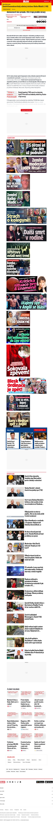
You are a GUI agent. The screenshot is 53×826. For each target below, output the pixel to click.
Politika (8, 438)
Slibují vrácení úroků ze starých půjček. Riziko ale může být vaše (33, 557)
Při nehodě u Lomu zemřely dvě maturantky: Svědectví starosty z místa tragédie (34, 569)
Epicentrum (34, 759)
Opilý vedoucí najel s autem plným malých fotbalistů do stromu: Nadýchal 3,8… (34, 628)
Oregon (17, 771)
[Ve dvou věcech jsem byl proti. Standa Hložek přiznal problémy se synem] (15, 535)
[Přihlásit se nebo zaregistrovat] (51, 1)
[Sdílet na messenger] (41, 22)
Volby (14, 759)
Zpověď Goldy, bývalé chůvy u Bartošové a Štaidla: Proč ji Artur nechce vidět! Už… (34, 604)
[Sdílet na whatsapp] (43, 22)
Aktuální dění (11, 757)
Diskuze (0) (9, 21)
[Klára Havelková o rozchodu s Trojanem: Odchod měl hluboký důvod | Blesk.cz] (15, 523)
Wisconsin (13, 771)
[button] (40, 782)
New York (11, 769)
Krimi (40, 759)
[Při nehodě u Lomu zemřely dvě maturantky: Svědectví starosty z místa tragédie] (15, 571)
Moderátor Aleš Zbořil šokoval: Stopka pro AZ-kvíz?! (33, 545)
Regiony (9, 762)
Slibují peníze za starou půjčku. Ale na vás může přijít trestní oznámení (34, 513)
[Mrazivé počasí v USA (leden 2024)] (12, 16)
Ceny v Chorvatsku (26, 762)
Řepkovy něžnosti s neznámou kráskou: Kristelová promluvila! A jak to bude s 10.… (34, 582)
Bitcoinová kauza (17, 762)
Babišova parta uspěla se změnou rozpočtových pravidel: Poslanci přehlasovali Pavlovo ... (40, 444)
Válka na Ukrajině (21, 759)
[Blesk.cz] (26, 1)
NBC (27, 769)
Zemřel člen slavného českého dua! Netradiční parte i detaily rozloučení (33, 478)
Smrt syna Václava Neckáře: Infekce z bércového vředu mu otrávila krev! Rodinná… (34, 501)
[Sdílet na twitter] (39, 22)
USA (7, 769)
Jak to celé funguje (26, 30)
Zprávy (9, 759)
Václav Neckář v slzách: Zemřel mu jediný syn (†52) (34, 489)
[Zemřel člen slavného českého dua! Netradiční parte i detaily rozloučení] (15, 480)
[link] (7, 782)
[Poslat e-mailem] (45, 22)
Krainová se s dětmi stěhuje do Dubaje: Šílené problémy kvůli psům (34, 593)
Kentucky (35, 769)
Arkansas (40, 769)
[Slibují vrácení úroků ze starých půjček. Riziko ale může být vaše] (15, 559)
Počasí (28, 759)
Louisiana (8, 771)
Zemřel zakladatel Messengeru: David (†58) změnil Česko (33, 616)
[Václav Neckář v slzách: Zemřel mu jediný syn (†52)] (15, 492)
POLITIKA (10, 430)
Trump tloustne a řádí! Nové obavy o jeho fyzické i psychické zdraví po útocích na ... (26, 444)
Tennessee (23, 769)
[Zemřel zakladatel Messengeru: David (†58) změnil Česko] (15, 618)
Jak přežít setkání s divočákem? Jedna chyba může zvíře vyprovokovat (33, 640)
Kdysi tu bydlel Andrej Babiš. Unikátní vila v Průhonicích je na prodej (34, 652)
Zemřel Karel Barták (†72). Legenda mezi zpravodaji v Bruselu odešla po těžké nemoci (12, 444)
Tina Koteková (22, 771)
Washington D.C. (17, 769)
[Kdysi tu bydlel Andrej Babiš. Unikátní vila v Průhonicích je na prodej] (15, 654)
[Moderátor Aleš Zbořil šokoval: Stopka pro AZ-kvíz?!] (15, 547)
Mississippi (31, 769)
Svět (21, 438)
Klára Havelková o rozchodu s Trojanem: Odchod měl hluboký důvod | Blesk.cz (34, 522)
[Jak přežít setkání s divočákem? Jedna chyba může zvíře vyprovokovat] (15, 642)
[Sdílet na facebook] (37, 22)
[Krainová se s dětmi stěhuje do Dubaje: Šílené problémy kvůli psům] (15, 595)
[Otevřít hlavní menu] (1, 1)
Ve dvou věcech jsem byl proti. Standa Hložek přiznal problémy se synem (34, 533)
